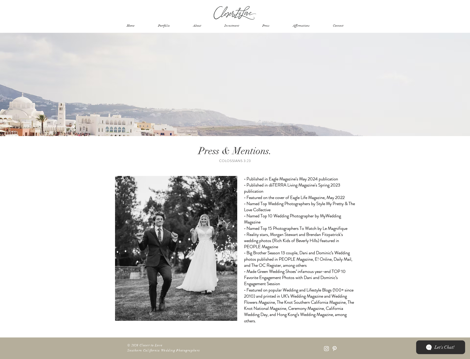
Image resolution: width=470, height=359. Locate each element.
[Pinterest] (334, 348)
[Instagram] (326, 348)
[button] (197, 26)
